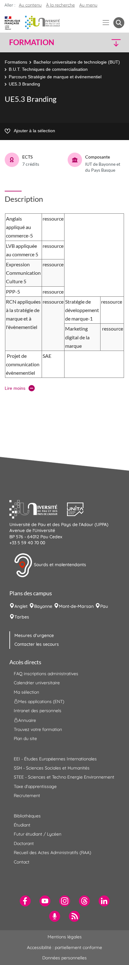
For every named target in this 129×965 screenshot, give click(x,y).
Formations (16, 62)
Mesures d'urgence (34, 635)
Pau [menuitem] (104, 606)
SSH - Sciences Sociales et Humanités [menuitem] (52, 768)
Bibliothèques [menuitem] (27, 816)
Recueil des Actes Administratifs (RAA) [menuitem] (52, 852)
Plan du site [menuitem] (25, 738)
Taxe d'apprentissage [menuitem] (35, 786)
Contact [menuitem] (21, 862)
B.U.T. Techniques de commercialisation (48, 69)
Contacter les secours (36, 644)
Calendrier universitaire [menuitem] (37, 683)
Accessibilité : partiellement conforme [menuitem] (64, 947)
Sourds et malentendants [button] (59, 564)
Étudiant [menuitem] (22, 825)
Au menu (88, 5)
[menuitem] (25, 901)
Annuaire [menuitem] (27, 720)
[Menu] (106, 23)
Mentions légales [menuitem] (65, 937)
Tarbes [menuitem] (21, 617)
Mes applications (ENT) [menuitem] (41, 701)
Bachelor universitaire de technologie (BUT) (77, 62)
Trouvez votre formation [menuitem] (38, 729)
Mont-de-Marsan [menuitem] (76, 606)
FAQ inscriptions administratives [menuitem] (46, 673)
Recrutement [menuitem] (27, 795)
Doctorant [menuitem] (24, 843)
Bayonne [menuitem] (43, 606)
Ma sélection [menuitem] (26, 692)
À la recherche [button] (60, 5)
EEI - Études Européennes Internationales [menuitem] (55, 759)
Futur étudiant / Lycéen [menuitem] (37, 834)
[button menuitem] (118, 22)
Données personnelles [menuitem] (64, 958)
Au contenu (30, 5)
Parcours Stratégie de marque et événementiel (55, 76)
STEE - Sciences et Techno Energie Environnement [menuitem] (64, 777)
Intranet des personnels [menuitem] (37, 710)
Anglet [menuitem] (21, 606)
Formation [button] (31, 42)
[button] (111, 42)
